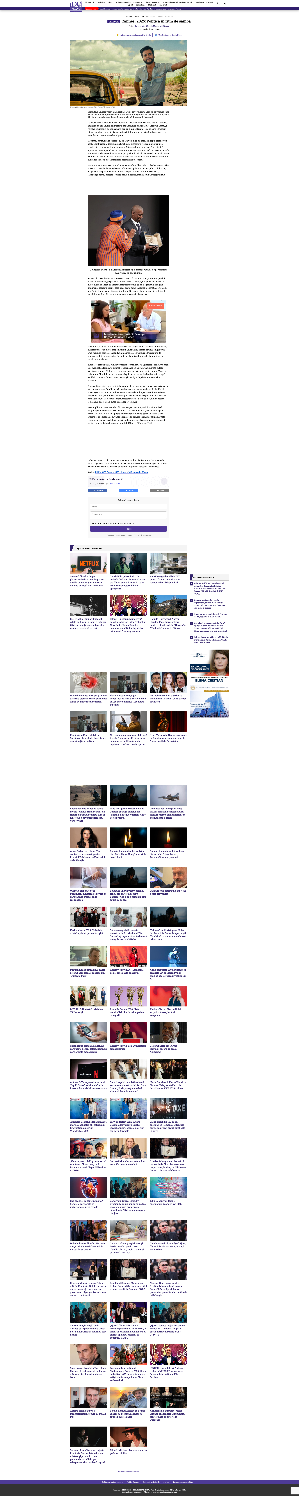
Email (161, 490)
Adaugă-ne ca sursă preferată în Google (136, 35)
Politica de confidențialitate (112, 1482)
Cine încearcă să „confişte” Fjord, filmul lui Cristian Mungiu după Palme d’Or (168, 1246)
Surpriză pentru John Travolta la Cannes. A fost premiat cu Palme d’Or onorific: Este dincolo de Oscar (88, 1372)
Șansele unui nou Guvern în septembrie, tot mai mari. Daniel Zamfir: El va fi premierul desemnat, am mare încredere (210, 604)
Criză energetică (123, 2)
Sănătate (200, 2)
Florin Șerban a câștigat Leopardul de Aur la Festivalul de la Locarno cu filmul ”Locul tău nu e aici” (128, 700)
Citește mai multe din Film (128, 1471)
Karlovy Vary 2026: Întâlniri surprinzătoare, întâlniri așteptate (165, 1012)
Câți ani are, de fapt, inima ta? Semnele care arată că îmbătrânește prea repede (86, 1203)
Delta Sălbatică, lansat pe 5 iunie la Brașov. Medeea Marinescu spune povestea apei (127, 1413)
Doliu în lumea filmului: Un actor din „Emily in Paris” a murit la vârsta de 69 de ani (88, 1246)
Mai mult (164, 5)
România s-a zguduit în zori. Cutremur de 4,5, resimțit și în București (211, 615)
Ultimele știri (89, 2)
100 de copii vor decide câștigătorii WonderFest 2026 (166, 1202)
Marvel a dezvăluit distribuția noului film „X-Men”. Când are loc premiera (168, 698)
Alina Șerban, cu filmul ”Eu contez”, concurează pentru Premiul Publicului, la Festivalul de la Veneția (87, 856)
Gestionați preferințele (151, 1482)
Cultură (209, 2)
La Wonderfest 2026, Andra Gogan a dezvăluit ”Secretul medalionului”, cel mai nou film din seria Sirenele (127, 1126)
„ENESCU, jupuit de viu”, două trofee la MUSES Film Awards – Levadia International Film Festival (167, 1372)
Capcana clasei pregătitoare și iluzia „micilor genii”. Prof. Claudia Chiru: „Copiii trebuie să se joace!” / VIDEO (127, 1248)
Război (110, 2)
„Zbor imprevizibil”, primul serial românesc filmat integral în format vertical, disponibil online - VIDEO (88, 1166)
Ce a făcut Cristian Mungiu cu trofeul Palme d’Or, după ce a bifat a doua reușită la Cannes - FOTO (128, 1286)
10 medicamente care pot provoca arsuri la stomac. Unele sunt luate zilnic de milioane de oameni (88, 698)
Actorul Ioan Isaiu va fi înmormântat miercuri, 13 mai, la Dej (88, 1413)
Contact (166, 1482)
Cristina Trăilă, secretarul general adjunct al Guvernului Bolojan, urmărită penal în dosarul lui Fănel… (138, 9)
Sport (130, 5)
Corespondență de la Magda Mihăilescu (152, 26)
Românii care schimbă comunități (178, 2)
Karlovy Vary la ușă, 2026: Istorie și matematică (128, 1047)
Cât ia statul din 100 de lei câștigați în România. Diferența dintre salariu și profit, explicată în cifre (167, 1126)
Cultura (136, 16)
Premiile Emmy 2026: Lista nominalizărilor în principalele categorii (127, 1012)
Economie (137, 2)
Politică (101, 2)
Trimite (128, 529)
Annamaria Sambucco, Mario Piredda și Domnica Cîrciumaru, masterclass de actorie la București (167, 1415)
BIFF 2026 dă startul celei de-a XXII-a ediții (86, 1011)
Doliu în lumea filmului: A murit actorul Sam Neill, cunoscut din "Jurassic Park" (87, 972)
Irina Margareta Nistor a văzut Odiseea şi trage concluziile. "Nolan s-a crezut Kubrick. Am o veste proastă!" (128, 813)
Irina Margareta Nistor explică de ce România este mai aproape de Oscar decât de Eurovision (168, 738)
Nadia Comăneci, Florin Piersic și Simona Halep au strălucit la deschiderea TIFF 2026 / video (168, 1085)
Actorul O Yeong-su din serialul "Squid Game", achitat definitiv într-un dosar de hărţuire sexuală (88, 1085)
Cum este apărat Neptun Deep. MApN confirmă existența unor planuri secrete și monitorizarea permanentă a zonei (167, 813)
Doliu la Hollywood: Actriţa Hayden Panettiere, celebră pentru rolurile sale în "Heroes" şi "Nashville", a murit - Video (168, 623)
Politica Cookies (133, 1482)
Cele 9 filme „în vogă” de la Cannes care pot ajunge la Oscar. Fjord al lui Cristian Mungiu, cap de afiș (88, 1330)
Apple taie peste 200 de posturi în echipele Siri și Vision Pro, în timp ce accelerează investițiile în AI (168, 974)
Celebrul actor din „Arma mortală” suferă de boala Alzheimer (163, 1048)
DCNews (76, 6)
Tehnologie (140, 5)
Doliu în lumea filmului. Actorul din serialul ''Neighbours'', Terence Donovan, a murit (167, 854)
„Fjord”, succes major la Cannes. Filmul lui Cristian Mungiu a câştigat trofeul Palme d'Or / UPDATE (167, 1330)
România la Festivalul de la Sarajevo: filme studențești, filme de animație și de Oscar (88, 738)
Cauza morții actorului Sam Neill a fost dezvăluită (168, 892)
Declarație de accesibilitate (183, 1482)
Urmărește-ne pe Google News (170, 35)
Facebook (99, 490)
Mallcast (152, 5)
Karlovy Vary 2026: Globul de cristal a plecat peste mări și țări (87, 932)
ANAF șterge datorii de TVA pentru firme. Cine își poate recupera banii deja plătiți (165, 579)
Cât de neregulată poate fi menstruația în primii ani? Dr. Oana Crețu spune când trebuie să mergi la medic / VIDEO (128, 935)
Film (142, 16)
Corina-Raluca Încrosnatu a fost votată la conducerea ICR (127, 1163)
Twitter (130, 490)
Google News (114, 483)
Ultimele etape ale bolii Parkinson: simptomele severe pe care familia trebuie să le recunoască (88, 895)
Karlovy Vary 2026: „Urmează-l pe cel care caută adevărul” (127, 971)
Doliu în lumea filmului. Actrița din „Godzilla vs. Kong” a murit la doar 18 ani (128, 854)
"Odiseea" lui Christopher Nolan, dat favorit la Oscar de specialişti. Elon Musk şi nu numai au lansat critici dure (168, 935)
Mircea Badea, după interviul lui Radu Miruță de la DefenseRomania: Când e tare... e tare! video (211, 640)
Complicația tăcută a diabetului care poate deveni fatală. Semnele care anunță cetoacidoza (88, 1048)
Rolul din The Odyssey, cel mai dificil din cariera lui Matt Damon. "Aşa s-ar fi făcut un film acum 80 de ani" (128, 895)
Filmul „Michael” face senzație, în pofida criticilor (128, 1452)
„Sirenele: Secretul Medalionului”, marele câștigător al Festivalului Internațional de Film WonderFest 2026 (88, 1126)
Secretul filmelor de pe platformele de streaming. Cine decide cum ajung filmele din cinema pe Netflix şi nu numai (87, 581)
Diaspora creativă (152, 2)
